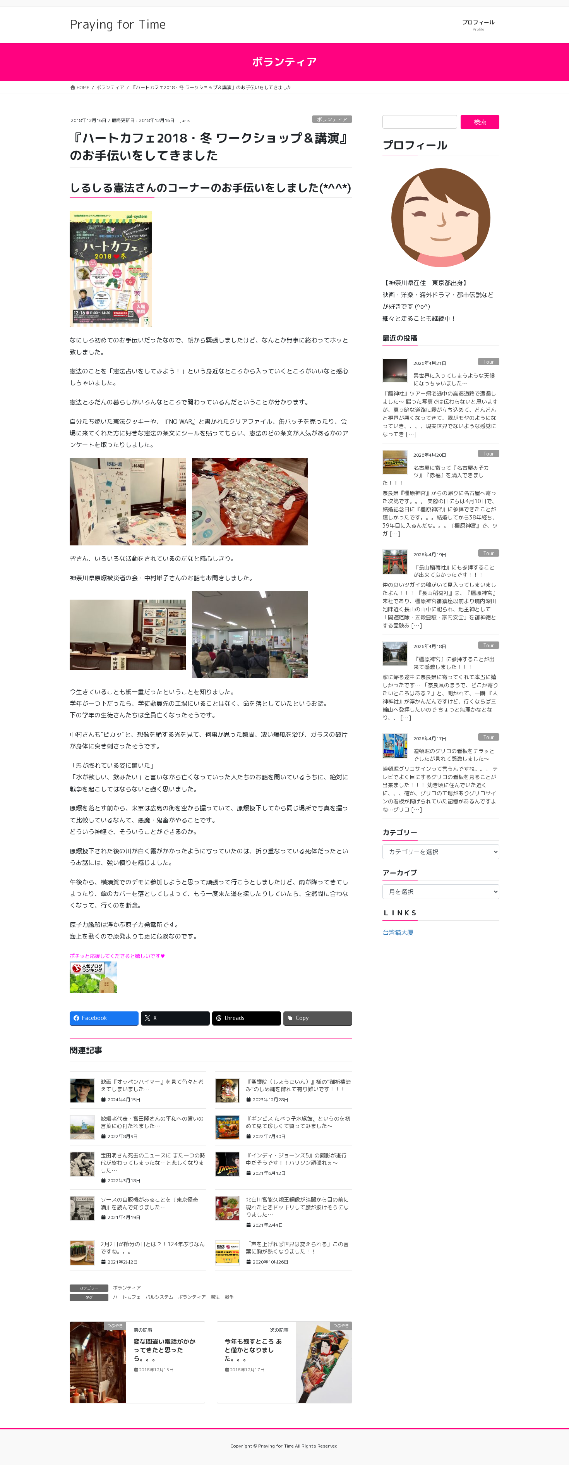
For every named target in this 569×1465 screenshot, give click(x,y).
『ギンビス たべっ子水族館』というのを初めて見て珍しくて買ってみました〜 (298, 1122)
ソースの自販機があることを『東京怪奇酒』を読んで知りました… (149, 1203)
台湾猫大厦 (397, 932)
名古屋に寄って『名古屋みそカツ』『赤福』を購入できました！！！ (435, 475)
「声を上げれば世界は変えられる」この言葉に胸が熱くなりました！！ (297, 1247)
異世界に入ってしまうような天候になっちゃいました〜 (454, 379)
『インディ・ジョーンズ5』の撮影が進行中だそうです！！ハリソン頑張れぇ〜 (296, 1159)
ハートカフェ (127, 1297)
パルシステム (159, 1297)
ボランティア (332, 119)
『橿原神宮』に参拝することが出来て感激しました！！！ (454, 663)
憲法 (215, 1297)
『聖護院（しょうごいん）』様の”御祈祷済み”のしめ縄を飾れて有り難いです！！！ (298, 1085)
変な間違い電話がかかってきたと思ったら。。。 (164, 1350)
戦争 (229, 1297)
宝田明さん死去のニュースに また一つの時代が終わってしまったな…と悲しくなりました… (153, 1163)
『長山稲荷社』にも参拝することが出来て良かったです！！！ (454, 571)
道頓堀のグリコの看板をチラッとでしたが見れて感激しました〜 (454, 754)
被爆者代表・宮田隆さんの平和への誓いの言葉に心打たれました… (152, 1122)
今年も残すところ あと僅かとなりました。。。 (253, 1350)
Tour (488, 361)
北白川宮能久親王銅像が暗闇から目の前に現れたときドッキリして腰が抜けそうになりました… (297, 1207)
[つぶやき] (98, 1342)
